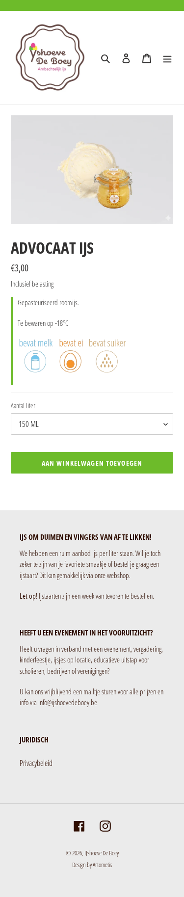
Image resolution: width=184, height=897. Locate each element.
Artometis (102, 864)
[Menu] (167, 57)
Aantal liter (23, 405)
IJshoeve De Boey (101, 852)
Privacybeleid (36, 763)
